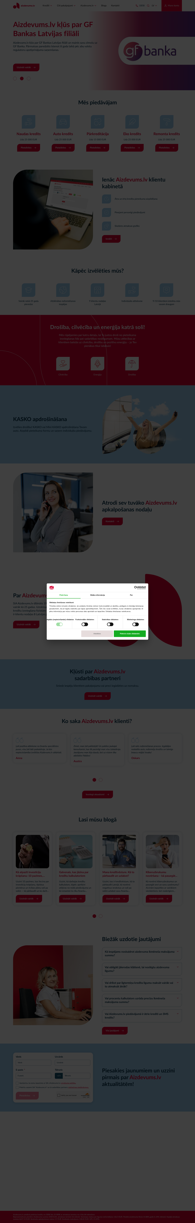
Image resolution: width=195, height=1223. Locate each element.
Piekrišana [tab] (63, 595)
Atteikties (97, 634)
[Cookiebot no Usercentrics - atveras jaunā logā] (136, 587)
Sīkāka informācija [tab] (97, 595)
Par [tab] (131, 595)
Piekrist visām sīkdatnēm (130, 634)
